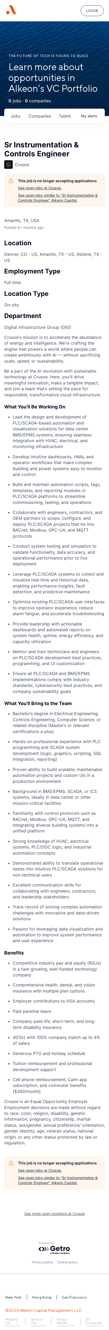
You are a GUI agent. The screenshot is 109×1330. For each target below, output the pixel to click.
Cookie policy (67, 1262)
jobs (15, 116)
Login (92, 11)
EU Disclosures (94, 1321)
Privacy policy (42, 1262)
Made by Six (11, 1321)
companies (40, 116)
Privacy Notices (62, 1321)
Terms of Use (37, 1321)
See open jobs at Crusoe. (40, 188)
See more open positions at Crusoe (54, 1213)
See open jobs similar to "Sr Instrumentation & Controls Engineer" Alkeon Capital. (58, 198)
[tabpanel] (54, 740)
